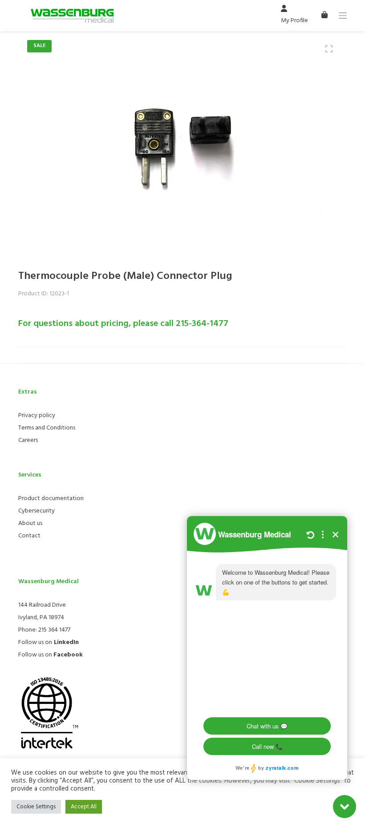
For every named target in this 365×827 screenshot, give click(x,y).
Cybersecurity (36, 511)
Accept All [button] (84, 806)
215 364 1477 (54, 630)
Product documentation (51, 498)
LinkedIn (66, 642)
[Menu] (343, 16)
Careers (28, 440)
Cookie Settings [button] (36, 806)
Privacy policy (36, 415)
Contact (29, 536)
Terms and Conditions (46, 428)
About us (30, 523)
